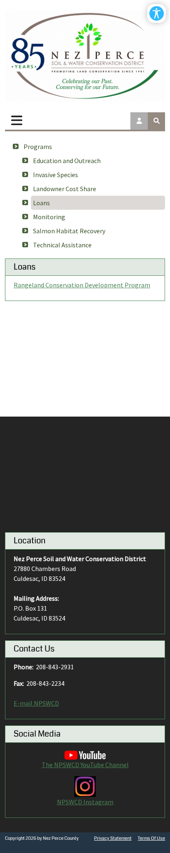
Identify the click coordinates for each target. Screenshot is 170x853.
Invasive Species (55, 175)
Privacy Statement (113, 838)
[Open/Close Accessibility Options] (156, 13)
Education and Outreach (67, 160)
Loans (41, 203)
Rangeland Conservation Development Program (82, 285)
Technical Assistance (62, 245)
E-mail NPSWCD (36, 703)
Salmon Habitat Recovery (69, 231)
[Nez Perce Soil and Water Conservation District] (85, 56)
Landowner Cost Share (64, 189)
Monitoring (49, 217)
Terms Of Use (151, 838)
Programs (38, 146)
